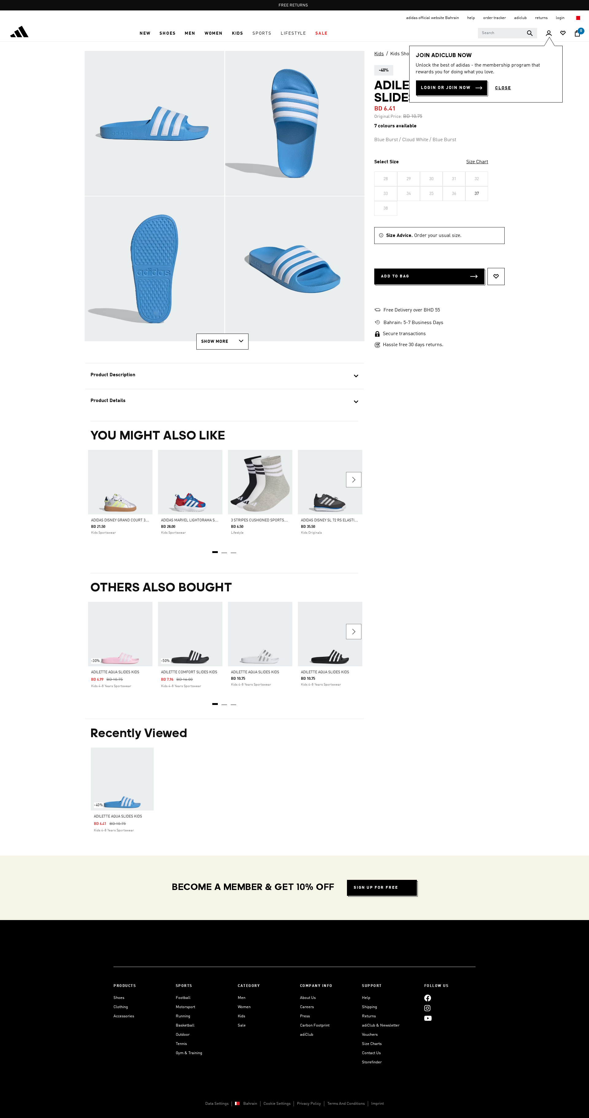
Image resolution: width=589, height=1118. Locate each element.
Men (241, 998)
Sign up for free (376, 888)
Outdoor (183, 1035)
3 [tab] (234, 550)
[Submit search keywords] (529, 33)
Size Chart (477, 162)
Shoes (119, 998)
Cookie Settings (277, 1104)
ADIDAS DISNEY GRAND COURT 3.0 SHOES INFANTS (133, 520)
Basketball (185, 1025)
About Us (308, 998)
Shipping (369, 1007)
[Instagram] (427, 1008)
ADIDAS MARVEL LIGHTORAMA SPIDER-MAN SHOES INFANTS (212, 520)
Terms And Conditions (346, 1104)
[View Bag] (577, 33)
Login (560, 18)
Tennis (181, 1044)
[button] (145, 33)
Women (244, 1007)
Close (503, 88)
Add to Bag (395, 276)
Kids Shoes (402, 54)
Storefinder (372, 1062)
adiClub (306, 1035)
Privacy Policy (309, 1104)
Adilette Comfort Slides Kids (189, 672)
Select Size (386, 162)
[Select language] (578, 18)
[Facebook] (427, 998)
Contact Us (371, 1053)
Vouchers (370, 1035)
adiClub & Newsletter (380, 1025)
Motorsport (185, 1007)
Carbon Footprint (314, 1025)
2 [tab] (224, 550)
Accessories (124, 1016)
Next (353, 479)
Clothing (121, 1007)
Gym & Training (189, 1053)
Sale (242, 1025)
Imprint (377, 1104)
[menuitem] (145, 33)
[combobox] (507, 33)
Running (183, 1016)
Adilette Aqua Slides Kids (115, 672)
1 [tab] (215, 550)
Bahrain (250, 1104)
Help (366, 998)
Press (305, 1016)
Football (183, 998)
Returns (369, 1016)
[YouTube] (428, 1018)
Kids (379, 54)
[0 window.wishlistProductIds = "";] (563, 33)
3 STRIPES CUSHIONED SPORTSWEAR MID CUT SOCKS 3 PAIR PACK (287, 520)
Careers (307, 1007)
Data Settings (217, 1104)
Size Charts (372, 1044)
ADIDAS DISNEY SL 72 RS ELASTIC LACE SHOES (340, 520)
